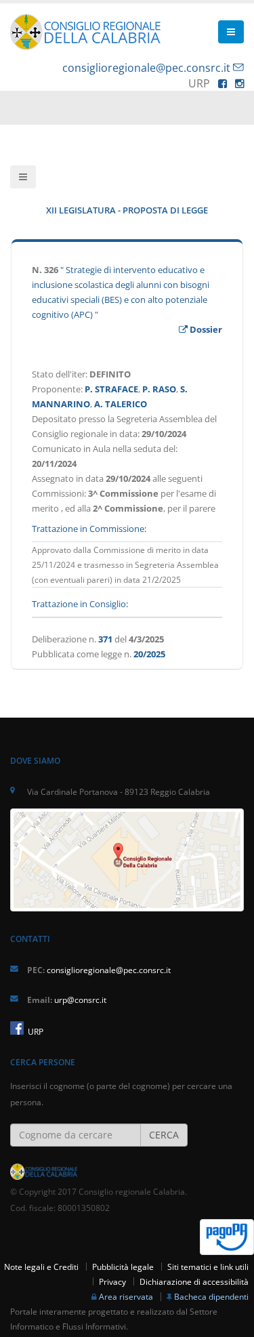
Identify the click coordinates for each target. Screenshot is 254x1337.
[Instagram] (239, 83)
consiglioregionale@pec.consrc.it (146, 67)
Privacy (112, 1281)
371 (105, 639)
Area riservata (126, 1296)
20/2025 (149, 654)
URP (34, 1031)
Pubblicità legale (123, 1266)
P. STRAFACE (111, 389)
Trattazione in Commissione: (89, 528)
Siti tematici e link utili (208, 1266)
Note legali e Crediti (41, 1266)
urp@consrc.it (80, 999)
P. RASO (159, 389)
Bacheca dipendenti (211, 1296)
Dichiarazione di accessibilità (194, 1281)
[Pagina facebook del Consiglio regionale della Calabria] (17, 1028)
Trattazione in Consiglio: (80, 604)
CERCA (164, 1134)
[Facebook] (222, 83)
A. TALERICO (120, 404)
